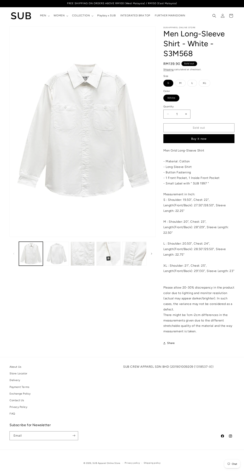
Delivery (15, 380)
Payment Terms (20, 387)
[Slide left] (14, 254)
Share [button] (171, 343)
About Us (16, 366)
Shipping (168, 69)
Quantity (168, 106)
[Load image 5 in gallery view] (134, 254)
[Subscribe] (74, 435)
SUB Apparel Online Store (106, 463)
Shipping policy (152, 463)
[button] (44, 16)
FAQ (12, 413)
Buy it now (199, 138)
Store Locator (18, 373)
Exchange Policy (20, 393)
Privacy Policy (18, 407)
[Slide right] (151, 254)
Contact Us (17, 400)
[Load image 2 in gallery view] (57, 254)
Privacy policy (132, 463)
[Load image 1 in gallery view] (31, 254)
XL (206, 84)
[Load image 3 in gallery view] (83, 254)
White (173, 98)
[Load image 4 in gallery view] (108, 254)
